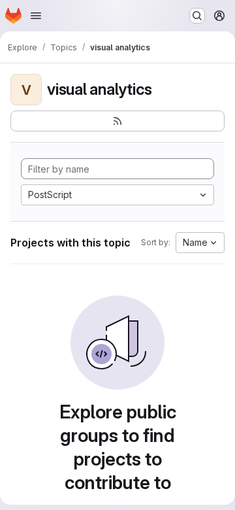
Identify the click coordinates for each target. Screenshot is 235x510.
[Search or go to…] (197, 16)
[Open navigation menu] (35, 15)
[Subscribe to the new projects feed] (117, 120)
